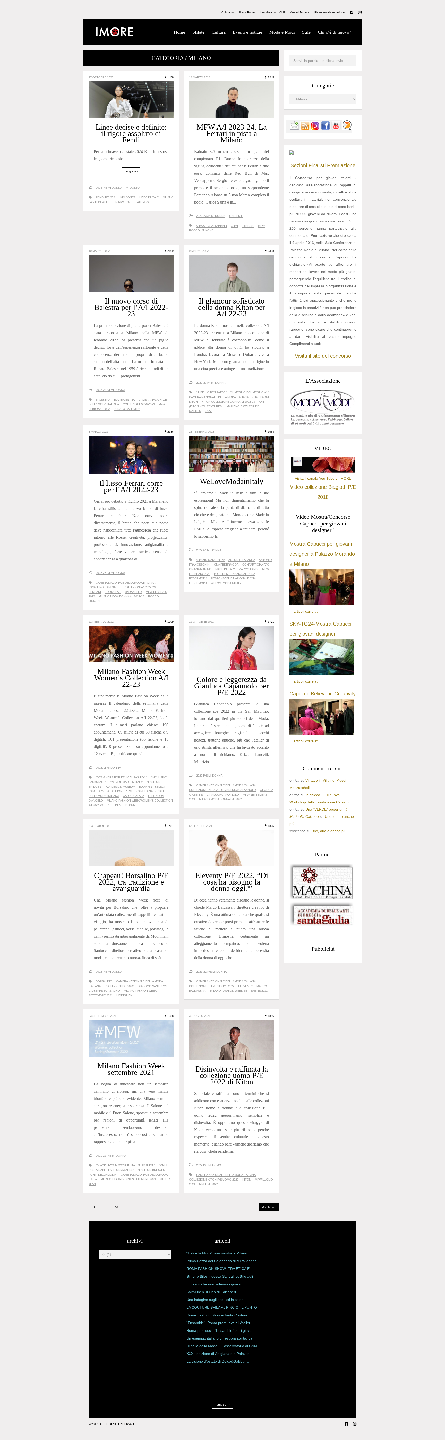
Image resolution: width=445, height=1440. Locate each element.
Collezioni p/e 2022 (119, 986)
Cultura (219, 32)
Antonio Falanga (241, 559)
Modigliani (124, 995)
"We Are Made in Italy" (126, 782)
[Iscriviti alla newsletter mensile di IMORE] (294, 129)
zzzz (208, 410)
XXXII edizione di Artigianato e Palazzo (218, 1354)
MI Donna (133, 187)
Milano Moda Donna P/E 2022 (220, 799)
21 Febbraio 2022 (101, 621)
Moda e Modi (282, 32)
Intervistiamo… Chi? (272, 12)
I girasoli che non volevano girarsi (213, 1284)
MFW (261, 225)
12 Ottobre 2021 (201, 621)
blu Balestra (124, 399)
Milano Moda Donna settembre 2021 (128, 1179)
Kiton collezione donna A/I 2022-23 (228, 401)
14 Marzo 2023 (199, 77)
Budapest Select (152, 786)
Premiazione (341, 165)
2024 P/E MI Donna (109, 187)
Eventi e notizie (247, 32)
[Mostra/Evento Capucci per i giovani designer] (321, 734)
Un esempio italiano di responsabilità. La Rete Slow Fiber (219, 1339)
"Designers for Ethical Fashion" (121, 777)
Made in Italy (149, 197)
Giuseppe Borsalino (104, 990)
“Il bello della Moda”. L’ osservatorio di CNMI (222, 1346)
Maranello (133, 591)
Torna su (221, 1404)
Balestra (103, 399)
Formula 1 (113, 591)
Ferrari (248, 225)
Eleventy (245, 986)
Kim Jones (127, 197)
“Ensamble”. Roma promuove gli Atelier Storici (218, 1324)
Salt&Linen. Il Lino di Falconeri (211, 1292)
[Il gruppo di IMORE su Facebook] (325, 129)
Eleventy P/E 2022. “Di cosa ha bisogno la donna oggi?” (231, 881)
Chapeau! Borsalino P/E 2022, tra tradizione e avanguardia (131, 881)
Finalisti (317, 165)
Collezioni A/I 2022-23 (139, 404)
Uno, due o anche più (328, 831)
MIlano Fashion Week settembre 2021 (239, 990)
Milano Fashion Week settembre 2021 (131, 1069)
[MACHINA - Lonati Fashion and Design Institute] (321, 898)
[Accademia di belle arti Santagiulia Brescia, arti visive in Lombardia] (321, 925)
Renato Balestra (127, 408)
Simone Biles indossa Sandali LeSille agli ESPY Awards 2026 (219, 1277)
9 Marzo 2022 (199, 250)
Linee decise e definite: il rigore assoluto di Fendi (131, 133)
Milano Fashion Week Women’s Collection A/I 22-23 (131, 677)
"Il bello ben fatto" (211, 392)
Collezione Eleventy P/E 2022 (211, 986)
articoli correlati (306, 611)
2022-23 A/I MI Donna (210, 215)
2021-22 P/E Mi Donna (211, 971)
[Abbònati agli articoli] (305, 129)
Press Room (247, 12)
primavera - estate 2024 (131, 202)
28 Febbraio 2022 (201, 431)
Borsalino (104, 981)
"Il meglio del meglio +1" (249, 392)
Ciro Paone (261, 397)
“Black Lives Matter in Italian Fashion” (125, 1165)
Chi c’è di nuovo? (334, 32)
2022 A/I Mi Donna (208, 550)
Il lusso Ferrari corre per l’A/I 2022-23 (131, 486)
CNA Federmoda (226, 564)
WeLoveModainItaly (231, 481)
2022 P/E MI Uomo (208, 1165)
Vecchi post (269, 1207)
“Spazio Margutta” (210, 559)
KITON (193, 401)
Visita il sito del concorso (323, 356)
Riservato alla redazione (329, 12)
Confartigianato (255, 564)
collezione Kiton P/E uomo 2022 (213, 1179)
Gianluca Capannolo (223, 794)
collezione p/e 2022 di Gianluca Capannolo (222, 789)
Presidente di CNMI (121, 805)
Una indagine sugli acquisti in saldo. (215, 1300)
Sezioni (298, 165)
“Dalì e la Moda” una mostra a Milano (216, 1253)
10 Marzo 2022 (99, 250)
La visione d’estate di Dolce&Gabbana (217, 1361)
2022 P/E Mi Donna (209, 775)
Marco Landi (248, 569)
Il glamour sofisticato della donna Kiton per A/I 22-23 (231, 307)
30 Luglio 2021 (199, 1015)
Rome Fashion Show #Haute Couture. (217, 1315)
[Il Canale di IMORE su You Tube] (336, 129)
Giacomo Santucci (152, 986)
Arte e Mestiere (299, 12)
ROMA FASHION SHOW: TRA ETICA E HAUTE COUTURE (218, 1270)
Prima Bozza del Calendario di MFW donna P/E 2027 (221, 1262)
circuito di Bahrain (211, 225)
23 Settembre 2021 (102, 1015)
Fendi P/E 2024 (106, 197)
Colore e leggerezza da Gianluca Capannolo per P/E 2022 (231, 685)
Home (179, 32)
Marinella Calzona (304, 816)
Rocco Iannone (201, 230)
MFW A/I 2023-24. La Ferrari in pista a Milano (231, 133)
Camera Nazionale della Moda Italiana (219, 397)
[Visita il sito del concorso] (291, 153)
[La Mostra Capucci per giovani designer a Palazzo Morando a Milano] (321, 604)
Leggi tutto (131, 171)
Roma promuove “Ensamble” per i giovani (220, 1330)
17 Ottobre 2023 (101, 77)
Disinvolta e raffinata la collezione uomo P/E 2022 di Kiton (231, 1075)
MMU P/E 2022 (208, 1184)
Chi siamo (227, 12)
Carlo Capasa (133, 795)
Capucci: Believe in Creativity (322, 693)
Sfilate (198, 32)
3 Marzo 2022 (98, 431)
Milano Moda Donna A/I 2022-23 (121, 596)
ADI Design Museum (120, 786)
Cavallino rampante (104, 587)
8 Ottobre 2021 (100, 825)
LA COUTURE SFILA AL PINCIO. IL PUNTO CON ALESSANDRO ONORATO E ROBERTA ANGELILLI (221, 1308)
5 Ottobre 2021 (200, 825)
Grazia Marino (200, 569)
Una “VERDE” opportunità (326, 809)
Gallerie (236, 215)
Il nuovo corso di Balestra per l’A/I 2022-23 (131, 307)
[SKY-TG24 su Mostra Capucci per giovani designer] (321, 674)
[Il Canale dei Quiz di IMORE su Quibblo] (347, 129)
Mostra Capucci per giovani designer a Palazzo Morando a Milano (322, 554)
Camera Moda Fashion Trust (111, 791)
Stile (306, 32)
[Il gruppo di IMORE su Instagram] (315, 129)
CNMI (234, 225)
